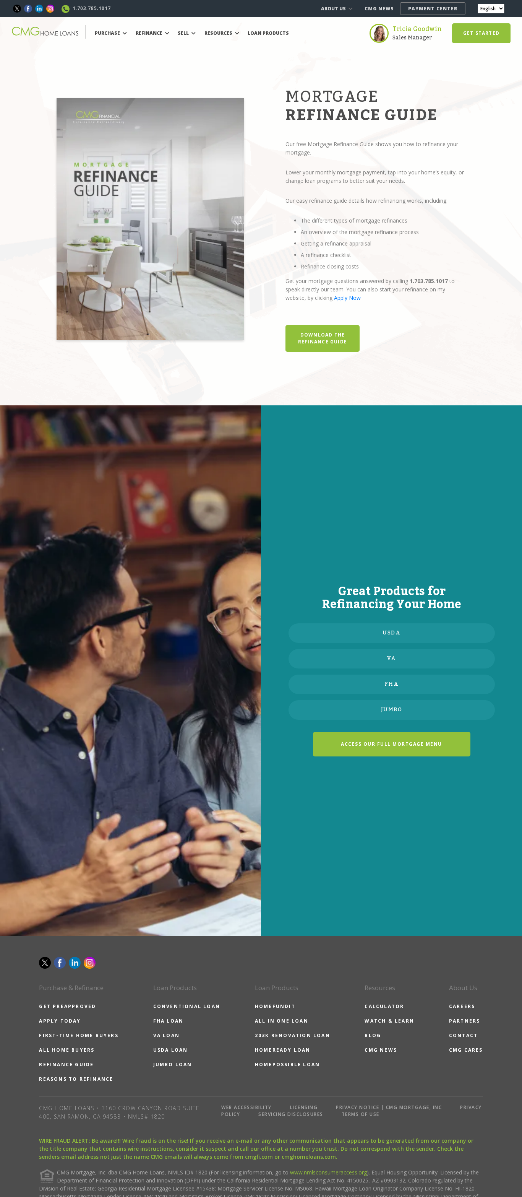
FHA (391, 684)
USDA (391, 633)
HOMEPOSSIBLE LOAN (287, 1064)
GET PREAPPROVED (67, 1006)
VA (391, 658)
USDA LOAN (170, 1050)
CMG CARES (466, 1050)
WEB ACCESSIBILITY (246, 1107)
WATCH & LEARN (389, 1021)
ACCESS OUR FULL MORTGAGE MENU (391, 744)
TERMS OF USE (360, 1114)
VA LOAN (166, 1035)
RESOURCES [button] (218, 33)
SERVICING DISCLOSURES (290, 1114)
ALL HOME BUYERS (66, 1050)
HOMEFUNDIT (275, 1006)
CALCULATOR (384, 1006)
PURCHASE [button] (108, 33)
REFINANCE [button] (150, 33)
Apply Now (347, 297)
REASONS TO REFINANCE (76, 1079)
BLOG (373, 1035)
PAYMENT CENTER (432, 8)
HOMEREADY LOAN (283, 1050)
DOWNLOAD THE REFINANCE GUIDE (322, 338)
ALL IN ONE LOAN (281, 1021)
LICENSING (304, 1107)
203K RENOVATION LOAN (292, 1035)
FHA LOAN (168, 1021)
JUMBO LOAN (172, 1064)
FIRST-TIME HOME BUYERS (78, 1035)
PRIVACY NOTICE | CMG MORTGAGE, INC (389, 1107)
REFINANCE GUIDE (66, 1064)
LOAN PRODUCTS (268, 33)
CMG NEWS (379, 8)
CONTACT (463, 1035)
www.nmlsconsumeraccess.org (328, 1172)
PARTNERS (464, 1021)
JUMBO (391, 709)
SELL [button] (184, 33)
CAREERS (462, 1006)
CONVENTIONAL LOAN (186, 1006)
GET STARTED (481, 33)
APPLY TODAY (60, 1021)
